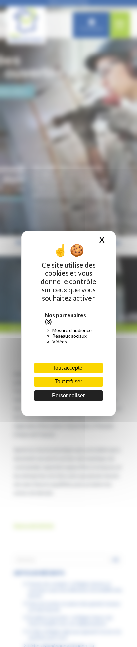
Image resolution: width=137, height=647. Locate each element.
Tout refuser (68, 381)
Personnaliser (68, 395)
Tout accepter (68, 368)
